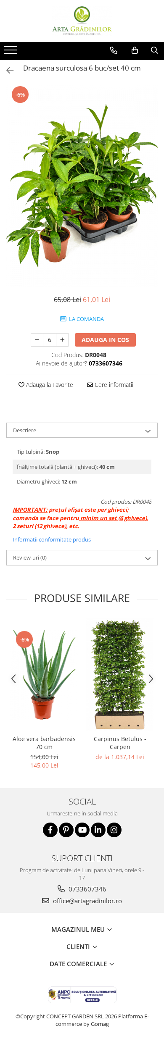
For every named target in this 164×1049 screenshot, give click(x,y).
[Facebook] (50, 830)
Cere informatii (113, 385)
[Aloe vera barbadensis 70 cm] (44, 675)
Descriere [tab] (24, 430)
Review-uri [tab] (30, 557)
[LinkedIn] (98, 830)
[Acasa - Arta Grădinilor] (82, 21)
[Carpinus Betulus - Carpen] (119, 674)
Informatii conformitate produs (52, 539)
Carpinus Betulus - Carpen (120, 743)
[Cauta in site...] (154, 50)
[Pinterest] (66, 830)
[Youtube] (82, 830)
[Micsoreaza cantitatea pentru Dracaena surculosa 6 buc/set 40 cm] (37, 340)
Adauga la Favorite (48, 385)
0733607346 (86, 889)
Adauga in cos (105, 340)
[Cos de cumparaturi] (135, 50)
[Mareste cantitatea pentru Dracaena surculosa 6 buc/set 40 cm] (62, 340)
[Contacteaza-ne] (113, 50)
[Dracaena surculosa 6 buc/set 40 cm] (82, 186)
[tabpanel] (82, 186)
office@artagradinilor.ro (86, 901)
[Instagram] (114, 830)
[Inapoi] (6, 70)
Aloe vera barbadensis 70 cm (44, 743)
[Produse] (11, 52)
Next (151, 194)
